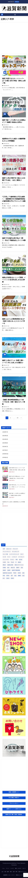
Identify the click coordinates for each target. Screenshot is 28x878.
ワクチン (12, 559)
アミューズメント (7, 551)
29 (17, 418)
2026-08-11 (6, 124)
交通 (14, 871)
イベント (7, 868)
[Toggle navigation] (15, 15)
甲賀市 (14, 572)
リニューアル (6, 559)
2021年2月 (5, 450)
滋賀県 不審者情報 (16, 570)
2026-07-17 (6, 406)
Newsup (22, 863)
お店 (2, 871)
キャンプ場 (5, 554)
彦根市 (19, 562)
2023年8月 (5, 443)
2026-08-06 (6, 182)
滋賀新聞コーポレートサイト (9, 875)
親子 (12, 575)
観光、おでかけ (18, 868)
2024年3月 (5, 435)
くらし (3, 868)
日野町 (4, 567)
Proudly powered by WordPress (9, 863)
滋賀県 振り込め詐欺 (7, 572)
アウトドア (15, 548)
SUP (4, 548)
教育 (11, 871)
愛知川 (4, 564)
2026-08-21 (6, 85)
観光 (15, 575)
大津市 (4, 562)
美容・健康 (6, 871)
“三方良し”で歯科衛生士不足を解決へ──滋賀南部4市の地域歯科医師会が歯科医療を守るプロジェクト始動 (13, 199)
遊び (23, 575)
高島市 (12, 578)
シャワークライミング (14, 554)
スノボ (4, 556)
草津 (4, 575)
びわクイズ (8, 548)
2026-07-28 (6, 243)
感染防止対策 (10, 564)
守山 (8, 562)
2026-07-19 (6, 365)
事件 (17, 559)
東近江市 (13, 567)
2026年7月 (5, 432)
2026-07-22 (6, 325)
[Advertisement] (14, 37)
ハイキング (14, 556)
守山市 (12, 562)
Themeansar (14, 865)
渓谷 (22, 567)
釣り (4, 578)
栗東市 (17, 567)
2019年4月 (5, 457)
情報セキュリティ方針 (20, 875)
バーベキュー (21, 556)
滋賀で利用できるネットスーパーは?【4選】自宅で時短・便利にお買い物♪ (13, 81)
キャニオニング (15, 551)
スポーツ (24, 868)
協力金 (20, 559)
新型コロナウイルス (19, 564)
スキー (21, 554)
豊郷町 (19, 575)
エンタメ (12, 868)
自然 (23, 572)
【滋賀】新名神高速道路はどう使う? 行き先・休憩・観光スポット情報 (13, 402)
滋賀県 (8, 570)
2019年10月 (5, 453)
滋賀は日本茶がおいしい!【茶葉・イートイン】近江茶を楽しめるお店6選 (14, 280)
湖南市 (4, 570)
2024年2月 (5, 439)
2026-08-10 (6, 143)
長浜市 (7, 578)
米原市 (19, 572)
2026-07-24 (6, 284)
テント (8, 556)
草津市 (7, 575)
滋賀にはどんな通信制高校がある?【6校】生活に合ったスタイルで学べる (13, 321)
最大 (8, 567)
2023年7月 (5, 446)
